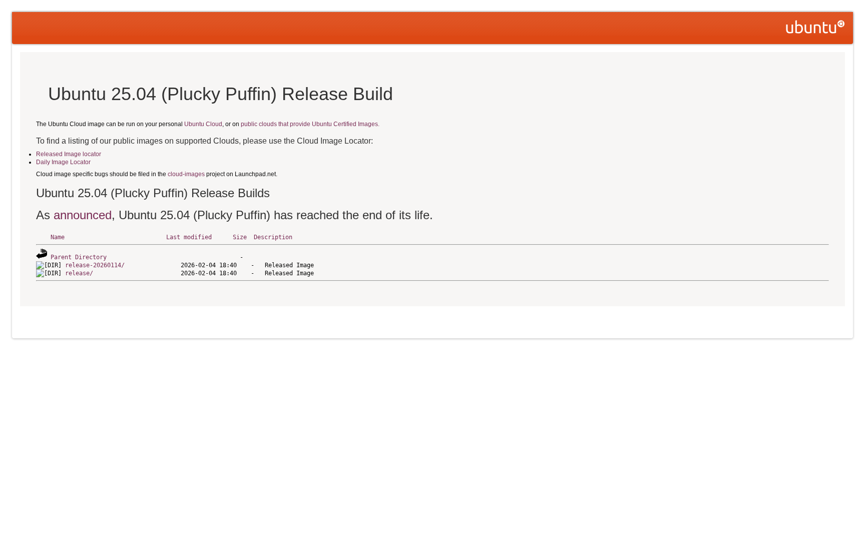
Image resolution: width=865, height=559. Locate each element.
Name (58, 237)
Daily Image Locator (63, 162)
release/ (79, 273)
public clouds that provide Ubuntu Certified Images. (310, 124)
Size (240, 237)
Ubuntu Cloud (203, 124)
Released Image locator (68, 154)
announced (83, 215)
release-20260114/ (95, 265)
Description (273, 237)
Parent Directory (79, 257)
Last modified (189, 237)
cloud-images (186, 174)
